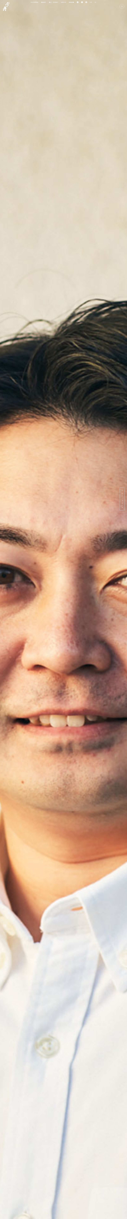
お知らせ (63, 2)
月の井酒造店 (34, 2)
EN (91, 2)
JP (95, 2)
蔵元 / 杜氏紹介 (53, 2)
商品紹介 (43, 2)
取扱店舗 (71, 2)
